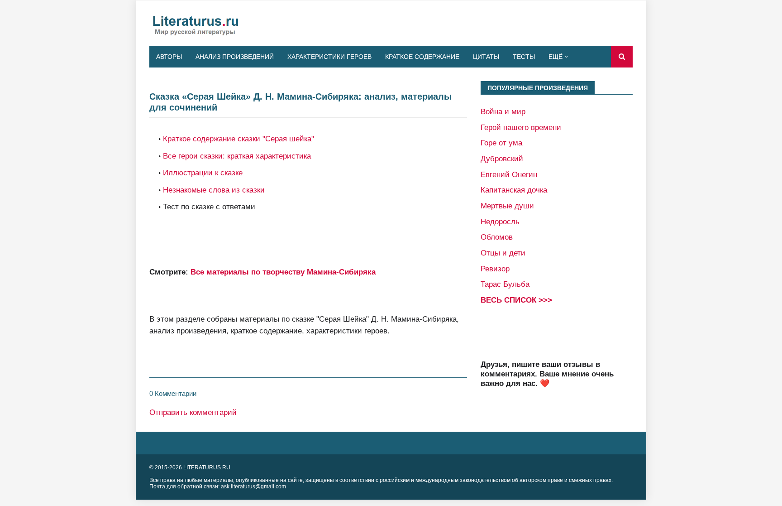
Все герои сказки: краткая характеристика (237, 155)
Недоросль (500, 221)
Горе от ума (501, 142)
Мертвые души (507, 205)
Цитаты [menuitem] (486, 56)
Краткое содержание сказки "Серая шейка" (238, 138)
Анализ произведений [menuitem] (235, 56)
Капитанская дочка (514, 189)
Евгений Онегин (509, 174)
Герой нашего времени (521, 127)
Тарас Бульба (505, 284)
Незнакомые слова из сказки (214, 189)
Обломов (497, 236)
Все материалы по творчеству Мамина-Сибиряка (283, 271)
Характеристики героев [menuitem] (329, 56)
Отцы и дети (503, 252)
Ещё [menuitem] (555, 56)
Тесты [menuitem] (524, 56)
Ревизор (495, 268)
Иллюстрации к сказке (203, 172)
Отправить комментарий (193, 412)
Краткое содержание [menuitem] (422, 56)
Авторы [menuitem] (169, 56)
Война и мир (503, 111)
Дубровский (502, 158)
